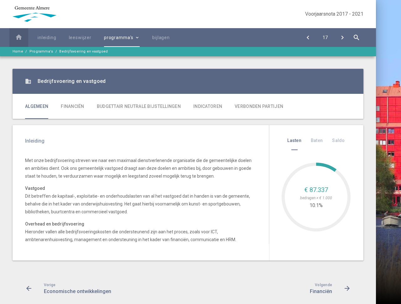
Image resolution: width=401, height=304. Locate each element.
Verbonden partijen (259, 106)
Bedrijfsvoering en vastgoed (83, 51)
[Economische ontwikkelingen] (308, 37)
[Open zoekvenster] (356, 37)
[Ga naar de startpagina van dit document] (34, 14)
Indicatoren (207, 106)
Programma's (118, 37)
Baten (317, 140)
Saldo (338, 140)
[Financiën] (342, 37)
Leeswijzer (80, 37)
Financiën (72, 106)
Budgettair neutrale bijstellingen (139, 106)
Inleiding (47, 37)
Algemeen (36, 106)
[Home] (18, 37)
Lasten (294, 140)
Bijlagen (161, 37)
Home (18, 51)
